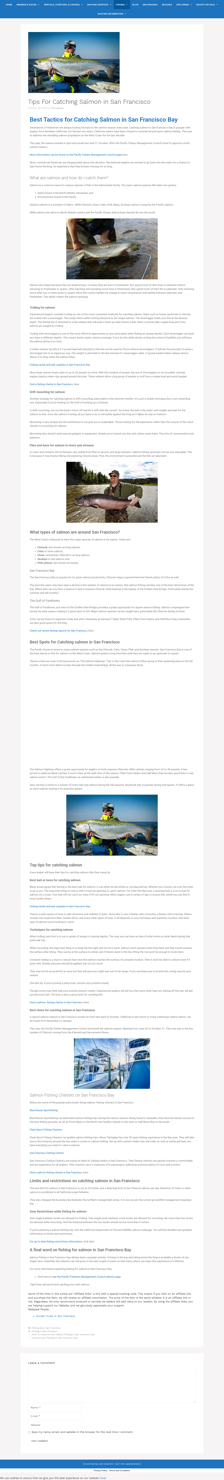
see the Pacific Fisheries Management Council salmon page (86, 1276)
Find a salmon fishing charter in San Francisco (56, 1002)
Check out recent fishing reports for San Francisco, (59, 630)
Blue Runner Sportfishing (44, 1110)
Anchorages (150, 4)
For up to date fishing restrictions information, (56, 1241)
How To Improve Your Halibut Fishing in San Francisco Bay (63, 1334)
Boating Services (97, 4)
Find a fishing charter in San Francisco (51, 384)
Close (103, 1478)
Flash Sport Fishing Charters (46, 1129)
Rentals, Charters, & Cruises (62, 4)
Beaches (167, 4)
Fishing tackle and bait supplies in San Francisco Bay (60, 364)
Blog (135, 4)
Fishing (120, 4)
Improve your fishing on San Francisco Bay (55, 1338)
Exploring (182, 4)
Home (9, 4)
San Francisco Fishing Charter (47, 1152)
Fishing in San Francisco (44, 1331)
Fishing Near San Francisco (46, 1328)
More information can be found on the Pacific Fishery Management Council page (76, 154)
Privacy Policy (100, 1470)
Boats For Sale (205, 4)
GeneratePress (133, 1464)
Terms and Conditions (119, 1470)
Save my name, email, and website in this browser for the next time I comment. (82, 1432)
